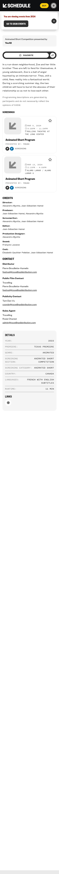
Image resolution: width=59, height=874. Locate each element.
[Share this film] (52, 55)
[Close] (53, 21)
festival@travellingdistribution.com (20, 271)
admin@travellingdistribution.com (19, 322)
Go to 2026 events (16, 23)
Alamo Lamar (34, 171)
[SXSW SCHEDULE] (16, 5)
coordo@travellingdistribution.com (20, 304)
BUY (44, 5)
